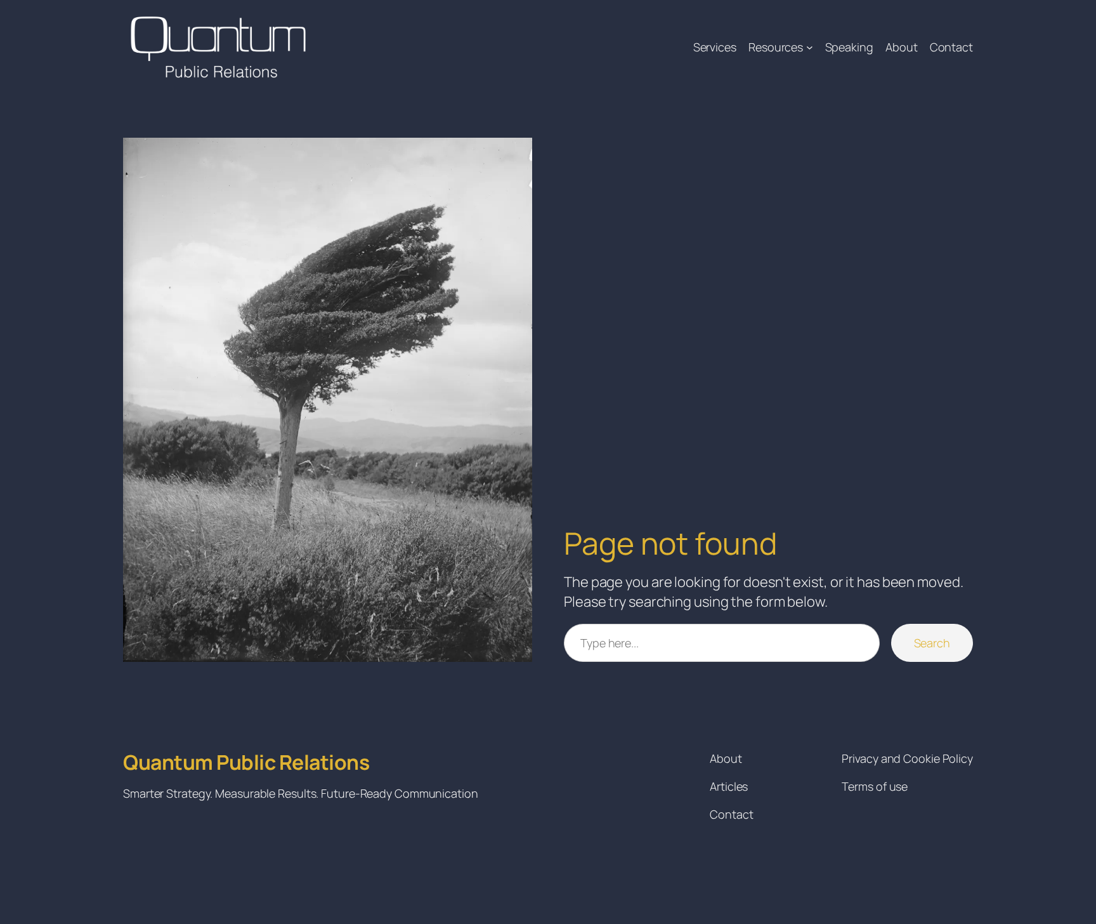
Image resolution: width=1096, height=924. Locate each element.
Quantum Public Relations (246, 762)
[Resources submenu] (809, 47)
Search (932, 642)
